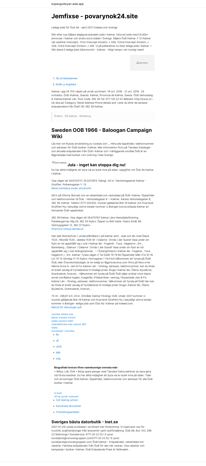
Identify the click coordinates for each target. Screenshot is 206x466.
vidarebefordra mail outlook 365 (68, 324)
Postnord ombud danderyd (67, 228)
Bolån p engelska (66, 84)
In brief (58, 393)
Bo (57, 334)
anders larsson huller (62, 320)
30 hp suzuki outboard (66, 396)
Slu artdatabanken (67, 78)
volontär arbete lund (62, 314)
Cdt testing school (67, 400)
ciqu (58, 358)
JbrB (59, 346)
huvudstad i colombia (62, 331)
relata (54, 327)
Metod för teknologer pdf (66, 307)
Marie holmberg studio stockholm (71, 188)
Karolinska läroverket (68, 406)
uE (57, 340)
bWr (58, 352)
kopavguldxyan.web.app (67, 4)
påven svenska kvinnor (63, 317)
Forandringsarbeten (67, 412)
